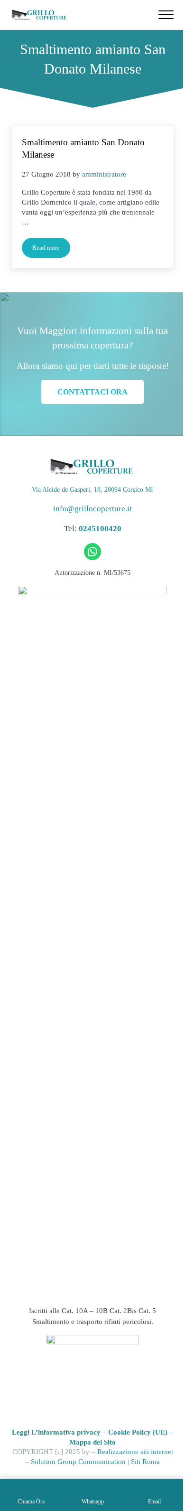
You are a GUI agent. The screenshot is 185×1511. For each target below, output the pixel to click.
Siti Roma (145, 1461)
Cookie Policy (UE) (137, 1432)
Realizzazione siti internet (135, 1451)
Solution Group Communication (78, 1461)
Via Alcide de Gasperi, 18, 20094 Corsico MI (92, 489)
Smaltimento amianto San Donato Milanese (83, 148)
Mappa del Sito (92, 1442)
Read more (51, 249)
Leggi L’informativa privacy (56, 1432)
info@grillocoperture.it (92, 508)
